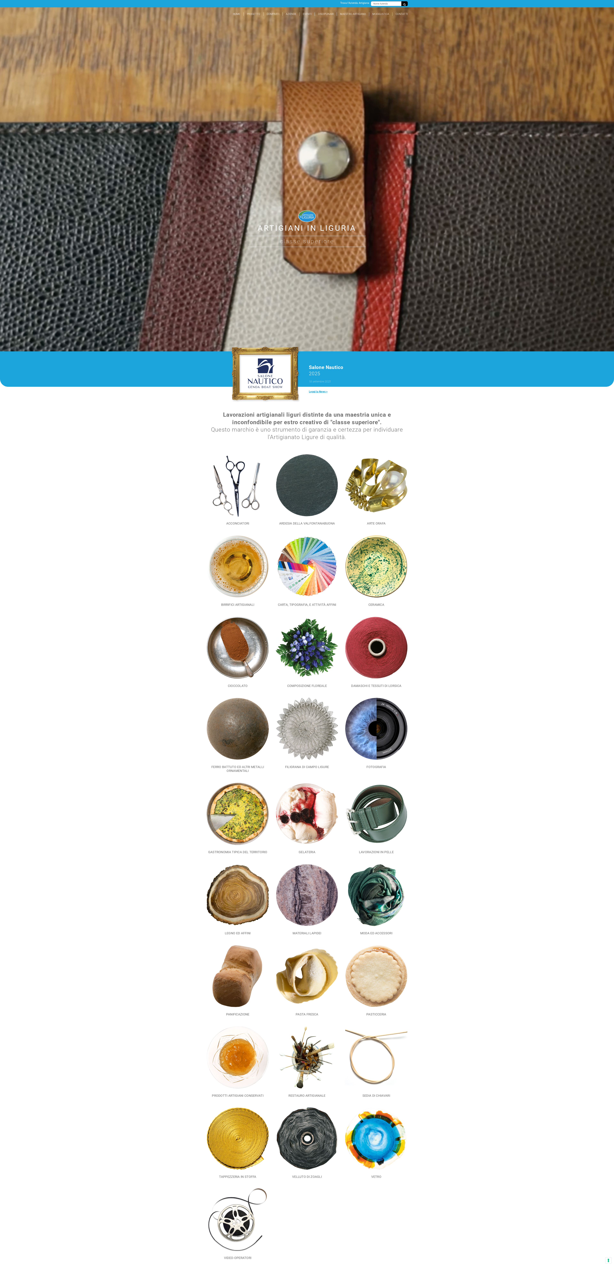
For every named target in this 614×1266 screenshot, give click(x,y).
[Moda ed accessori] (376, 901)
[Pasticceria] (376, 982)
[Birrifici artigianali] (237, 572)
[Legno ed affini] (237, 901)
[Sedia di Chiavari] (376, 1063)
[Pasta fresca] (307, 982)
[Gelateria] (307, 819)
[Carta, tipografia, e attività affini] (307, 572)
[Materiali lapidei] (307, 901)
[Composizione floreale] (307, 653)
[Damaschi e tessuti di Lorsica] (376, 653)
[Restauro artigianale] (307, 1063)
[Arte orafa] (376, 491)
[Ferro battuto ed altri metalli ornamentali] (237, 736)
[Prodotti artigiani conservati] (237, 1063)
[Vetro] (376, 1144)
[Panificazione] (237, 982)
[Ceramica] (376, 572)
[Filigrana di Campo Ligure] (307, 734)
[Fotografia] (376, 734)
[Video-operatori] (237, 1225)
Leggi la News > (318, 391)
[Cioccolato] (237, 653)
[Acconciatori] (237, 491)
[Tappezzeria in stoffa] (237, 1144)
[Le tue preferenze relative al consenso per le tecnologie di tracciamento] (608, 1260)
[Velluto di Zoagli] (307, 1144)
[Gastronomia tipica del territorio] (237, 819)
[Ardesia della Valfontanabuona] (307, 491)
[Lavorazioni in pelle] (376, 819)
